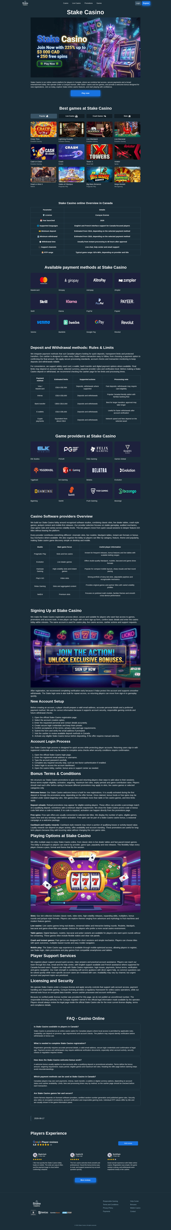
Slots (126, 116)
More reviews (85, 1180)
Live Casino (70, 116)
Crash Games (98, 116)
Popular (42, 116)
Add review (128, 1143)
